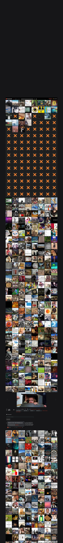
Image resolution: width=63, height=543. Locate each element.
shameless (31, 313)
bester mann (38, 313)
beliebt (16, 1)
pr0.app (50, 1)
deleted (23, 311)
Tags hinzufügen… (18, 314)
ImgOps (29, 311)
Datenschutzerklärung (29, 541)
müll (18, 1)
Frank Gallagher (18, 313)
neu (13, 1)
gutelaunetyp (25, 313)
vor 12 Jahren (18, 311)
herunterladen (35, 311)
